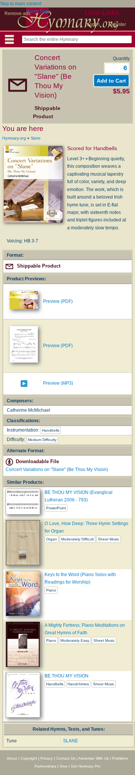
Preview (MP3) (58, 383)
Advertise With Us (93, 758)
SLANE (70, 740)
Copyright (29, 758)
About (12, 758)
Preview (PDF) (58, 301)
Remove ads (17, 13)
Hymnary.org (14, 138)
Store (35, 138)
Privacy (46, 758)
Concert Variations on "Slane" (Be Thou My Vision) (57, 469)
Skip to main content (20, 3)
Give (64, 766)
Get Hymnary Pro (85, 766)
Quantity (121, 58)
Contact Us (65, 758)
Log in (93, 24)
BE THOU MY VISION (66, 676)
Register (117, 24)
